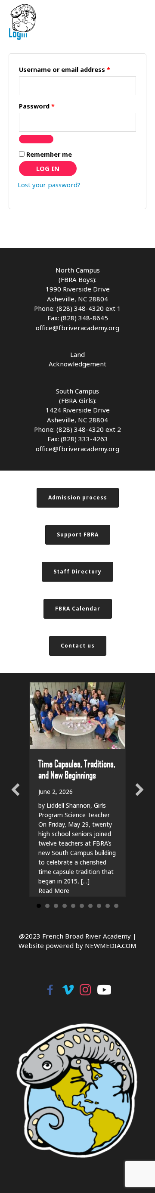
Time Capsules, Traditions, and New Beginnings (76, 769)
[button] (15, 789)
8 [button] (99, 906)
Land (77, 354)
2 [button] (47, 906)
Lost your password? (49, 184)
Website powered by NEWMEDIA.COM (77, 945)
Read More (53, 890)
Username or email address (77, 69)
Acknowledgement (77, 363)
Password (50, 106)
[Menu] (144, 18)
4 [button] (64, 906)
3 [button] (56, 906)
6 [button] (82, 906)
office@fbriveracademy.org (77, 327)
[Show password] (36, 139)
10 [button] (116, 906)
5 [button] (73, 906)
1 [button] (39, 906)
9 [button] (107, 906)
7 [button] (90, 906)
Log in (47, 168)
